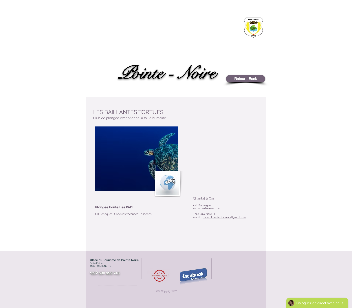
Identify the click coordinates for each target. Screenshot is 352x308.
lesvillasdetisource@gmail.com (224, 217)
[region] (244, 41)
